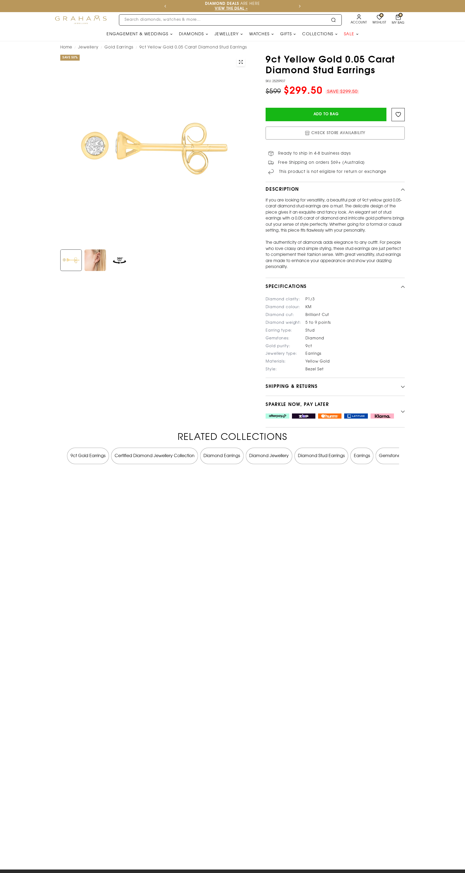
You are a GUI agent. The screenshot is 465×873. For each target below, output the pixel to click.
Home (66, 47)
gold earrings (118, 47)
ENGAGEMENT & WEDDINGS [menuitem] (137, 34)
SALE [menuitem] (349, 34)
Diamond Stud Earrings (321, 456)
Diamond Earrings (221, 456)
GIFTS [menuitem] (286, 34)
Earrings (362, 456)
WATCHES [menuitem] (259, 34)
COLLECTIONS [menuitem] (317, 34)
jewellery (88, 47)
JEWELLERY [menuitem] (226, 34)
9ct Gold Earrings (88, 456)
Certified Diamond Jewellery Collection (155, 456)
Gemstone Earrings (398, 456)
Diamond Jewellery (269, 456)
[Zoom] (241, 62)
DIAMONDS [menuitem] (191, 34)
